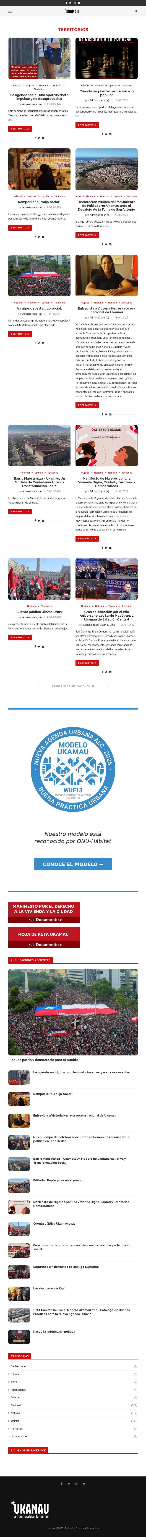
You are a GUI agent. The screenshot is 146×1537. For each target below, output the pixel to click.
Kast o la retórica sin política (54, 1331)
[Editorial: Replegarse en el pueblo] (19, 1186)
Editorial (17, 85)
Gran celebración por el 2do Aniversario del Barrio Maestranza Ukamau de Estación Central (107, 615)
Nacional (43, 85)
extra (78, 196)
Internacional (74, 1389)
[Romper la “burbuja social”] (39, 169)
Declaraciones (74, 1366)
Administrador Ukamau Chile (99, 624)
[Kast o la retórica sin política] (19, 1337)
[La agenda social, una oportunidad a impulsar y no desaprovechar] (39, 58)
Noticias (104, 196)
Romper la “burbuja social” (39, 202)
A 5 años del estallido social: (39, 308)
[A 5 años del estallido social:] (39, 276)
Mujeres (30, 85)
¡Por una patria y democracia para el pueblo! (43, 1060)
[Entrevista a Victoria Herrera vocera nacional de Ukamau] (106, 276)
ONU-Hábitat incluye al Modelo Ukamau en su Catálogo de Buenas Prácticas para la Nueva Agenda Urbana (81, 1312)
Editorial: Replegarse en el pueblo (58, 1180)
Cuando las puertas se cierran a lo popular (107, 93)
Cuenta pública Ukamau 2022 (39, 612)
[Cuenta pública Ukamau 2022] (39, 579)
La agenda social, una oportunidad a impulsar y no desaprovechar (39, 97)
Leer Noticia (20, 129)
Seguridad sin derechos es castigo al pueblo (66, 1267)
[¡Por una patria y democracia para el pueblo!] (73, 1012)
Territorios (39, 89)
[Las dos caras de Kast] (19, 1294)
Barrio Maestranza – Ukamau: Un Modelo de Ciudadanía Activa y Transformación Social (39, 482)
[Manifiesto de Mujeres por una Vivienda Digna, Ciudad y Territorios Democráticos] (106, 446)
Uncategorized (74, 1436)
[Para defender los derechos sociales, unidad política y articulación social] (19, 1250)
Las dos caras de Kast (49, 1288)
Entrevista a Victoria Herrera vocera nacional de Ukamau (106, 310)
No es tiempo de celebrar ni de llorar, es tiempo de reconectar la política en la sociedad (81, 1139)
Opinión (57, 85)
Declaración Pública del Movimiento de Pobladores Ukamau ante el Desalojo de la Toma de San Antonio (106, 205)
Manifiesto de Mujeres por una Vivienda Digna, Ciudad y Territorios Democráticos (106, 482)
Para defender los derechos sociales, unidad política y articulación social (82, 1247)
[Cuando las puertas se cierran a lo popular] (106, 58)
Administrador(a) (32, 104)
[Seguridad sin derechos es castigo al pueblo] (19, 1272)
